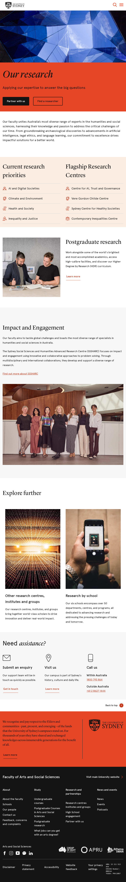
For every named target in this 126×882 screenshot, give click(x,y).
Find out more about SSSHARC (20, 373)
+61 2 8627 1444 (96, 690)
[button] (115, 5)
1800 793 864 (95, 679)
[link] (32, 565)
